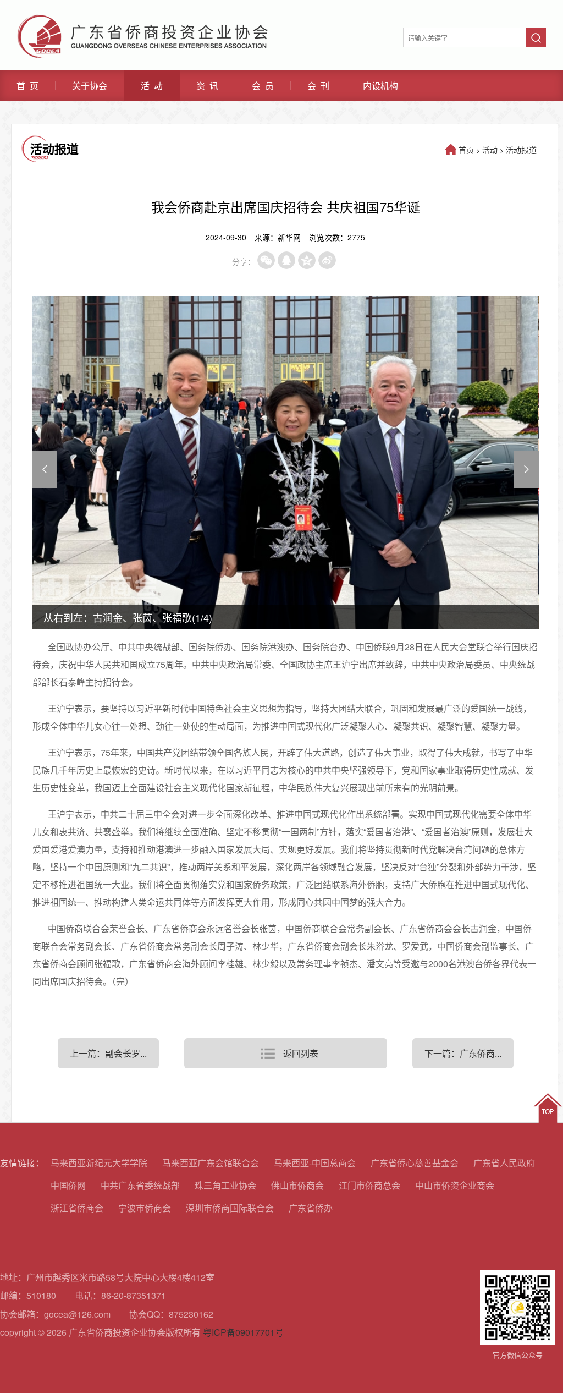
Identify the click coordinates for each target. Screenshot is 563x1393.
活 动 (152, 85)
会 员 (263, 85)
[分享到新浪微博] (327, 260)
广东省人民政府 (504, 1162)
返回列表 (300, 1053)
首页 (466, 149)
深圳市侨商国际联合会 (230, 1208)
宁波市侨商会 (144, 1208)
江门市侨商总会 (369, 1185)
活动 (490, 149)
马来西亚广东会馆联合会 (210, 1162)
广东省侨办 (311, 1208)
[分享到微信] (266, 260)
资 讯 (207, 85)
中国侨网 (68, 1185)
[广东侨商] (142, 19)
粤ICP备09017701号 (243, 1332)
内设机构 (380, 85)
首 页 (27, 85)
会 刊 (318, 85)
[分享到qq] (286, 260)
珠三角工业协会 (225, 1185)
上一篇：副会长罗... (108, 1053)
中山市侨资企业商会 (454, 1185)
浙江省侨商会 (77, 1208)
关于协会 (89, 85)
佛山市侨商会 (297, 1185)
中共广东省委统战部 (140, 1185)
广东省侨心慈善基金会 (415, 1162)
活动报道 (521, 149)
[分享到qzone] (307, 260)
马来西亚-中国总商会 (315, 1162)
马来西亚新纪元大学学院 (99, 1162)
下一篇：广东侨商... (462, 1053)
